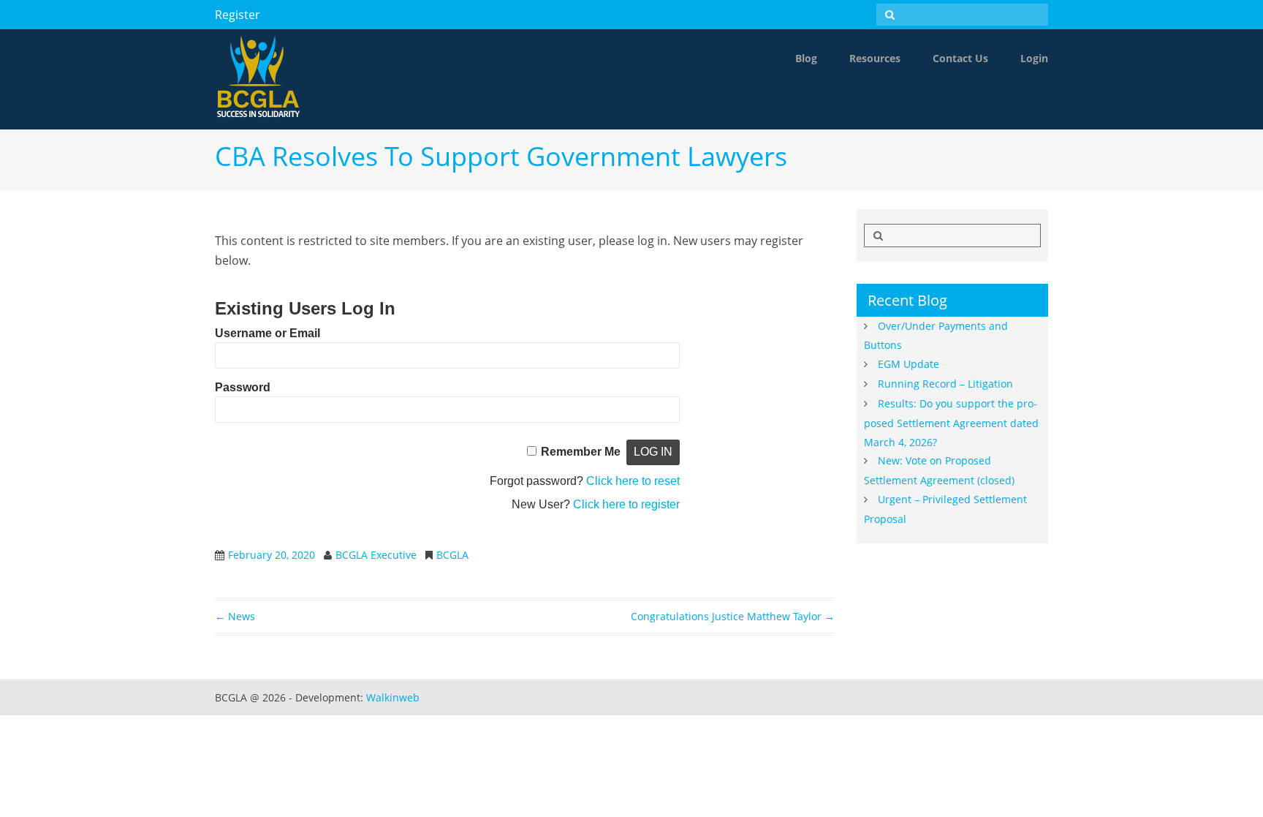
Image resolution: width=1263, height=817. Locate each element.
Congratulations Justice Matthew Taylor (733, 616)
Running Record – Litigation (945, 384)
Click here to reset (633, 481)
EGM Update (908, 364)
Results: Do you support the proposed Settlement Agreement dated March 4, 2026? (951, 422)
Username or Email (267, 333)
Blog (806, 58)
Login (1034, 58)
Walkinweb (393, 697)
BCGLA (452, 555)
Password (242, 387)
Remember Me (581, 451)
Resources (874, 58)
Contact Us (960, 58)
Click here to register (626, 504)
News (235, 616)
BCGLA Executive (376, 555)
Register (237, 15)
